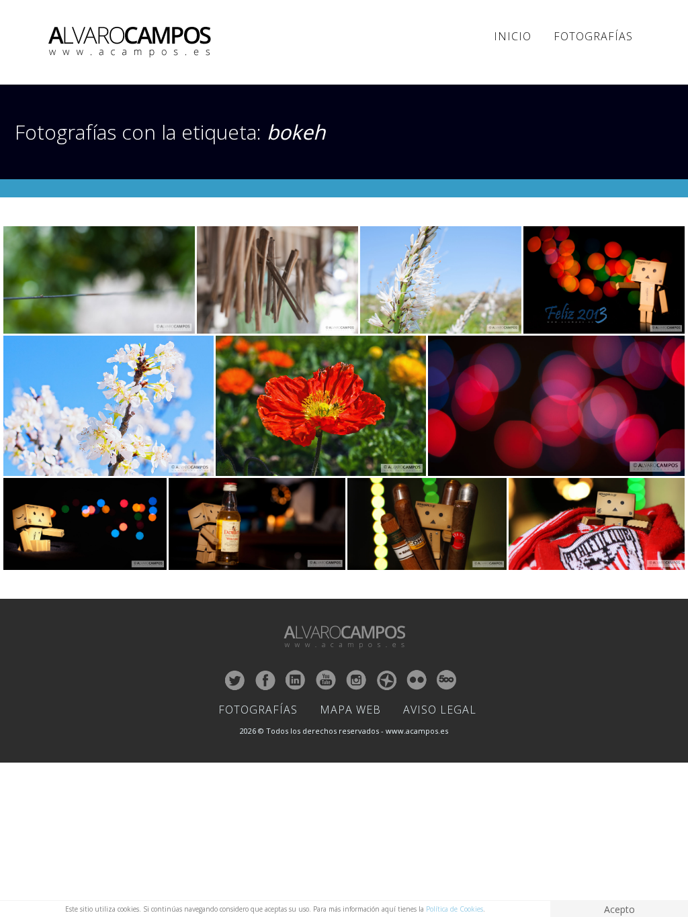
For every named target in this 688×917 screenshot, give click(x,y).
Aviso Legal (439, 709)
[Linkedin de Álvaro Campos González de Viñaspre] (295, 680)
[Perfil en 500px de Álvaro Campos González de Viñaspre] (447, 680)
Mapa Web (350, 709)
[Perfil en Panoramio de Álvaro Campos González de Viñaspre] (386, 680)
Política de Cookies (454, 909)
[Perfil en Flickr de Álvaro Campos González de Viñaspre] (416, 680)
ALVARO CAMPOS (132, 42)
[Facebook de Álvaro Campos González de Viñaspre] (265, 680)
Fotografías (593, 36)
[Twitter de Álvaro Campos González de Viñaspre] (235, 680)
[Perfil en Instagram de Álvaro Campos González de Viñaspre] (356, 680)
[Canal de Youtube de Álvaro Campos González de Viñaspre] (326, 680)
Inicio (512, 36)
